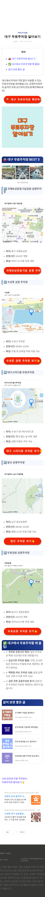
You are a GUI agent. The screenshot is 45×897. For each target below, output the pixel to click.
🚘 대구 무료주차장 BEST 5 (22, 59)
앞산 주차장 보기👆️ (22, 541)
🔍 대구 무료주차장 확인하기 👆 (23, 99)
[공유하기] (10, 832)
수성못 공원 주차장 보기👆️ (23, 360)
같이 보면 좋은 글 (16, 69)
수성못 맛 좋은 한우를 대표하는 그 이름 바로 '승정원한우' (15, 818)
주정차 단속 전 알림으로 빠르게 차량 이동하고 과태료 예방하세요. (15, 801)
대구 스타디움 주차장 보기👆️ (23, 451)
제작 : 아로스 (4, 860)
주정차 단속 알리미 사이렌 (15, 796)
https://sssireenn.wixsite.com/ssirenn (19, 793)
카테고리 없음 (22, 33)
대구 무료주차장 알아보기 (23, 36)
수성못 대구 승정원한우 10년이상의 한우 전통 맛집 (15, 814)
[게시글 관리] (13, 832)
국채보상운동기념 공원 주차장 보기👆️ (23, 270)
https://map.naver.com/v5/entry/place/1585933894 (20, 810)
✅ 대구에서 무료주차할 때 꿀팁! (24, 64)
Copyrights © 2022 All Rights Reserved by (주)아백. (32, 860)
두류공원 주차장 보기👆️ (22, 631)
